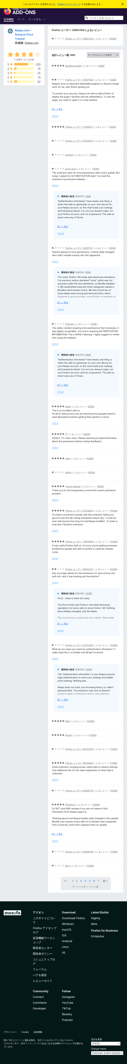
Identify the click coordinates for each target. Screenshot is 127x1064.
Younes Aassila (72, 486)
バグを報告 (40, 975)
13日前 (113, 790)
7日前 (94, 324)
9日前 (91, 472)
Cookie (25, 1032)
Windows (68, 924)
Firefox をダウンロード (69, 4)
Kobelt (68, 735)
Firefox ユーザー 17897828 (79, 79)
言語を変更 (96, 1039)
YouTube (67, 1002)
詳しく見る (57, 109)
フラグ (55, 116)
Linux (65, 946)
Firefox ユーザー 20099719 (79, 790)
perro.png (70, 168)
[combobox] (104, 18)
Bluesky (67, 1014)
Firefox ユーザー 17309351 (79, 127)
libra (67, 865)
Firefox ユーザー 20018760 (79, 749)
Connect (38, 997)
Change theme (98, 1048)
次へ (105, 880)
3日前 (112, 127)
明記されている (16, 1040)
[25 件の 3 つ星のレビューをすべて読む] (24, 73)
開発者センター (42, 948)
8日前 (91, 406)
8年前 (113, 38)
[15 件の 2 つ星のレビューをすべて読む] (24, 77)
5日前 (93, 155)
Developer (39, 1008)
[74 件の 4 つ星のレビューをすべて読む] (24, 68)
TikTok (66, 1008)
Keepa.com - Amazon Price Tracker (24, 34)
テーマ (21, 19)
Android (67, 941)
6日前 (112, 248)
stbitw (68, 472)
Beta (94, 924)
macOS (66, 929)
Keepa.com (32, 43)
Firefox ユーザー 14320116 (78, 248)
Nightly (95, 918)
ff (66, 434)
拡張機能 (9, 19)
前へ (66, 880)
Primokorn (70, 804)
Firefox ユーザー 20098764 (79, 851)
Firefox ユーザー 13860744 (79, 38)
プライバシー (10, 1032)
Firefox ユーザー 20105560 (79, 645)
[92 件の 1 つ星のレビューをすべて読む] (24, 81)
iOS (64, 935)
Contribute (40, 1002)
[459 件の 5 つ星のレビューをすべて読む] (24, 64)
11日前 (113, 749)
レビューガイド (42, 980)
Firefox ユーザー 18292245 (79, 569)
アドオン (38, 912)
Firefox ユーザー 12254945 (79, 510)
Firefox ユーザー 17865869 (79, 541)
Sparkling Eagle (73, 66)
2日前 (101, 66)
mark (67, 458)
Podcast (67, 1020)
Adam (68, 406)
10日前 (113, 510)
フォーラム (40, 969)
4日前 (113, 141)
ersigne (69, 155)
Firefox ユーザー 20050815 (79, 141)
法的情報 (37, 1032)
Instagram (68, 997)
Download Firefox (73, 918)
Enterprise (97, 936)
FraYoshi (69, 324)
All (63, 952)
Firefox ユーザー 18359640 (79, 763)
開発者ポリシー (42, 953)
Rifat (67, 721)
